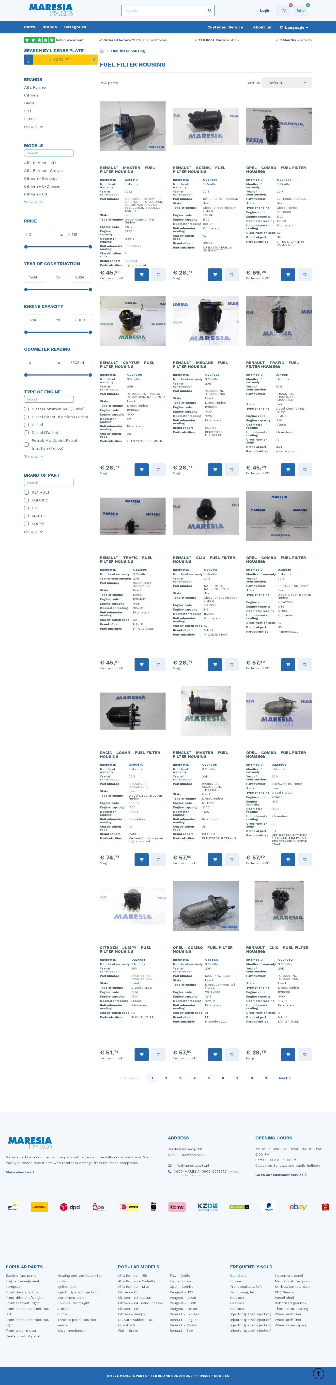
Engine (235, 1281)
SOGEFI (39, 523)
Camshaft (238, 1275)
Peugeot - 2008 (183, 1298)
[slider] (26, 247)
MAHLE (39, 515)
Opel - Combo (182, 1286)
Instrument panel (71, 1298)
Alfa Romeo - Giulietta (136, 1281)
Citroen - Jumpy (131, 1314)
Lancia (30, 118)
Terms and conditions (172, 1376)
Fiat (27, 111)
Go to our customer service (280, 1175)
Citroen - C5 (128, 1309)
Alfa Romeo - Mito (133, 1286)
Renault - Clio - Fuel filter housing (204, 559)
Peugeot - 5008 (183, 1303)
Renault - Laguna (184, 1320)
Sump (62, 1314)
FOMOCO (40, 500)
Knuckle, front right (73, 1303)
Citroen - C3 (35, 194)
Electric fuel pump (21, 1275)
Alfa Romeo (35, 87)
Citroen (31, 95)
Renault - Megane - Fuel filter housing (200, 364)
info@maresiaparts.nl (191, 1165)
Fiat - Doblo (180, 1275)
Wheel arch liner (288, 1314)
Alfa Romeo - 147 (40, 162)
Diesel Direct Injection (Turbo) (60, 417)
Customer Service (225, 27)
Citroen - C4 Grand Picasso (140, 1303)
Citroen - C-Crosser (42, 186)
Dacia (29, 103)
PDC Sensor (284, 1292)
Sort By (253, 83)
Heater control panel (23, 1336)
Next (284, 1078)
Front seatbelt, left (246, 1286)
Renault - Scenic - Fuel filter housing (199, 169)
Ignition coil (66, 1286)
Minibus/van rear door (293, 1286)
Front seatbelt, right (22, 1303)
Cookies (221, 1376)
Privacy (203, 1376)
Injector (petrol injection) (77, 1292)
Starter (63, 1309)
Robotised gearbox (290, 1303)
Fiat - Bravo (128, 1330)
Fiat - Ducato (181, 1281)
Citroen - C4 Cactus (134, 1298)
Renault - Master (184, 1325)
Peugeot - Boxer (183, 1309)
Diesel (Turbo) (45, 432)
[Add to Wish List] (158, 274)
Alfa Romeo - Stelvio (43, 170)
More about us (19, 1172)
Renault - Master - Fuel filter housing (127, 169)
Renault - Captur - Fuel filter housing (127, 364)
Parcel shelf (284, 1298)
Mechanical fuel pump (293, 1281)
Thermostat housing (291, 1309)
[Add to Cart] (142, 274)
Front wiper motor (21, 1330)
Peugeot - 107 (181, 1292)
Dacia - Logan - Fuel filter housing (130, 754)
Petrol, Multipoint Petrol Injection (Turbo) (54, 444)
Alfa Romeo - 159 (132, 1275)
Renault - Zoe (181, 1330)
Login (265, 10)
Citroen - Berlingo (41, 178)
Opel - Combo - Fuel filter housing (276, 169)
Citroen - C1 (127, 1292)
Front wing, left (243, 1292)
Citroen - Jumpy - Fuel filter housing (125, 949)
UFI (35, 508)
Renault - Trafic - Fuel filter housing (272, 364)
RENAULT (41, 492)
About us (262, 27)
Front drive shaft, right (24, 1298)
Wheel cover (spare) (291, 1325)
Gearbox (237, 1298)
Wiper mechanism (72, 1330)
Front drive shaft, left (23, 1292)
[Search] (93, 60)
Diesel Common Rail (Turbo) (58, 409)
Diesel (37, 424)
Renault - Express (184, 1314)
